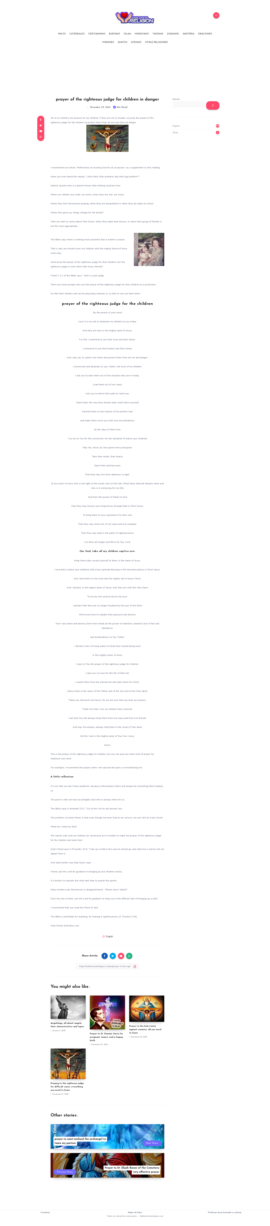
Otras (175, 132)
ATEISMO (136, 42)
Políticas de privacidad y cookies (224, 1212)
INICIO (62, 34)
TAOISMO (158, 34)
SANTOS (122, 42)
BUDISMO (114, 34)
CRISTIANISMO (96, 34)
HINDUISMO (142, 34)
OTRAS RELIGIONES (156, 42)
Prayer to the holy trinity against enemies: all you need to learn (145, 1029)
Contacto (45, 1212)
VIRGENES (108, 42)
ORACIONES (205, 34)
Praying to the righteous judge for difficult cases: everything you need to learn (67, 1086)
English (109, 937)
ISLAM (127, 34)
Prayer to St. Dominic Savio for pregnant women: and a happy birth (106, 1037)
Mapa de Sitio (135, 1212)
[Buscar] (212, 105)
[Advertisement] (135, 70)
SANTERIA (188, 34)
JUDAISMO (173, 34)
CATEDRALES (77, 34)
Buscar (176, 99)
